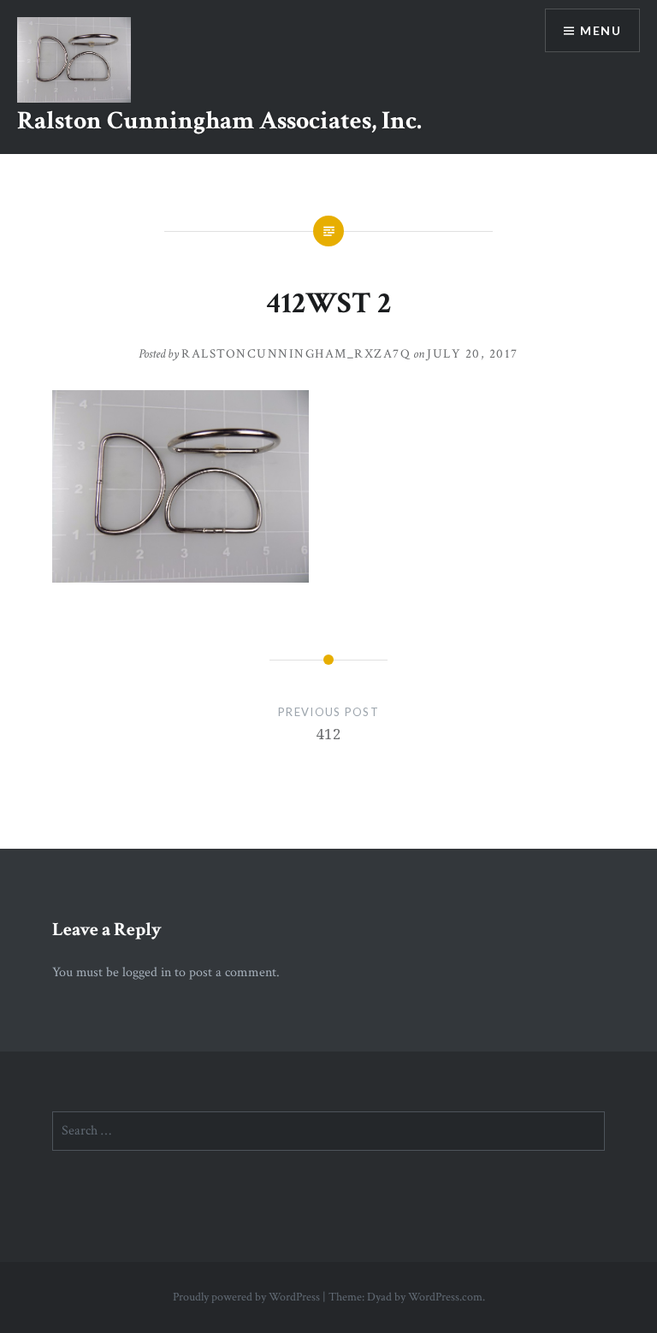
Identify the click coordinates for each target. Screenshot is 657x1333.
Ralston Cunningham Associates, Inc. (219, 121)
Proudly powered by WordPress (246, 1297)
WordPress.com (445, 1297)
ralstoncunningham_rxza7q (296, 354)
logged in (146, 972)
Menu (600, 30)
